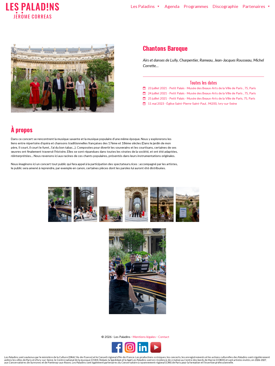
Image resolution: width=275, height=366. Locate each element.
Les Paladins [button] (143, 6)
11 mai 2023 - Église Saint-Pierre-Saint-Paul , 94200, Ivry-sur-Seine (192, 103)
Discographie (225, 6)
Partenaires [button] (254, 6)
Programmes (196, 6)
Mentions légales (144, 337)
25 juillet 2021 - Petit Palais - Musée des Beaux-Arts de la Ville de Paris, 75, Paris (201, 98)
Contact (163, 337)
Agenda (172, 6)
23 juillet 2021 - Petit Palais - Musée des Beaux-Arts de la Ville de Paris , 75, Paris (202, 88)
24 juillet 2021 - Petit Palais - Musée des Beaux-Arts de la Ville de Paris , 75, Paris (202, 93)
